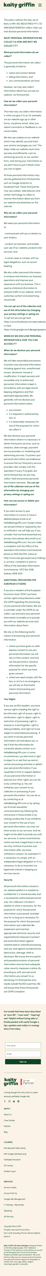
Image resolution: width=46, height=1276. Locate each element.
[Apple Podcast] (14, 1101)
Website (37, 1233)
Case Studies (9, 1120)
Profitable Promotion (12, 1160)
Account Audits (10, 1187)
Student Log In (10, 1171)
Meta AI (7, 1236)
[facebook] (5, 1101)
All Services (8, 1216)
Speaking (8, 1211)
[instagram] (9, 1101)
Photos (24, 1233)
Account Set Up (10, 1193)
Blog (5, 1132)
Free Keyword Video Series (15, 1148)
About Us (8, 1114)
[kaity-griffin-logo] (11, 1079)
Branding (16, 1233)
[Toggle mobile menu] (40, 5)
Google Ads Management (14, 1199)
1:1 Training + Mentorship (14, 1205)
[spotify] (18, 1101)
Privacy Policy (24, 1230)
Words (30, 1233)
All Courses (8, 1165)
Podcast (7, 1126)
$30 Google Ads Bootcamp (15, 1154)
